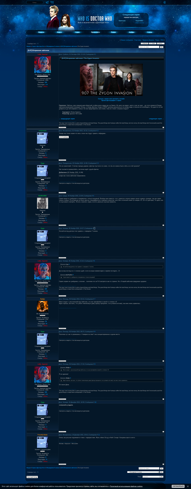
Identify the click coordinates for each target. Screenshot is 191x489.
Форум (59, 32)
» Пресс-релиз (139, 23)
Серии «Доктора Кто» (38, 46)
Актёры (131, 32)
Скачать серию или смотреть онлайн (111, 99)
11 (99, 435)
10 (95, 402)
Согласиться (178, 486)
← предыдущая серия (67, 119)
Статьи (149, 32)
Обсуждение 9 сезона (52, 46)
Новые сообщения (127, 40)
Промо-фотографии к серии (111, 100)
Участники (137, 40)
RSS (162, 40)
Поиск (157, 40)
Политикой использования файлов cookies (126, 486)
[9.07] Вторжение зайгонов (69, 46)
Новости (41, 32)
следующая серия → (156, 119)
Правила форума (148, 40)
